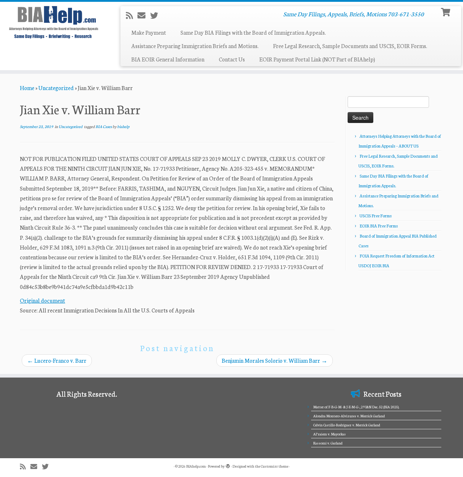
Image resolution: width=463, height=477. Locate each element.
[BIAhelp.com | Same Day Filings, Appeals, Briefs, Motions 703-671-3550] (53, 22)
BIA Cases (103, 126)
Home (27, 87)
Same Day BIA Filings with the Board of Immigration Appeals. (253, 32)
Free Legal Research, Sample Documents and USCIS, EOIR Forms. (350, 46)
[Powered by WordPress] (227, 464)
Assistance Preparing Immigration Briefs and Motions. (195, 46)
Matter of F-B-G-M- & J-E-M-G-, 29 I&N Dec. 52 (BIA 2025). (356, 406)
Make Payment (148, 32)
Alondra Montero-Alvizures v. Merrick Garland (349, 415)
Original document (42, 300)
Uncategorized (56, 87)
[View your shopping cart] (446, 11)
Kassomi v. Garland (328, 443)
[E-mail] (143, 15)
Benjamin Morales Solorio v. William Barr (274, 360)
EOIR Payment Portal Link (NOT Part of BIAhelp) (317, 59)
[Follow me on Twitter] (156, 15)
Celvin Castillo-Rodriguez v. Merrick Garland (346, 424)
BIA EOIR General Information (167, 59)
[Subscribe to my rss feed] (131, 15)
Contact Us (232, 59)
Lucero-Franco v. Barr (56, 360)
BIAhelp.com (196, 466)
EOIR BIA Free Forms (379, 226)
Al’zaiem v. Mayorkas (329, 433)
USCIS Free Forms (376, 215)
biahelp (123, 126)
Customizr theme (274, 466)
